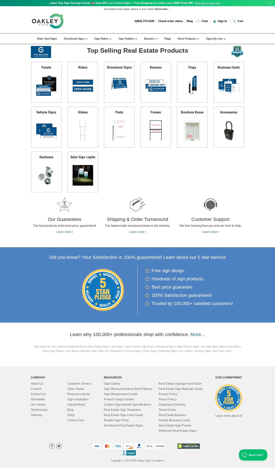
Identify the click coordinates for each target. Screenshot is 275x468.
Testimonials (39, 409)
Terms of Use (167, 409)
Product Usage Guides (119, 399)
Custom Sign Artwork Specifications (127, 404)
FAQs (71, 415)
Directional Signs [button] (74, 38)
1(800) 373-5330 (144, 21)
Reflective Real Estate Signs (178, 430)
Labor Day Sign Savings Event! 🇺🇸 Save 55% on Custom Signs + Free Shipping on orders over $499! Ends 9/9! (121, 2)
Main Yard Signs (47, 38)
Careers (36, 388)
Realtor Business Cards (174, 420)
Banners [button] (149, 38)
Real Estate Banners (172, 415)
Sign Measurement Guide (121, 394)
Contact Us (38, 394)
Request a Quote (78, 394)
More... (197, 334)
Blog (190, 21)
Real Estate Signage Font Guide (180, 383)
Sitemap (36, 415)
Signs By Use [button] (214, 38)
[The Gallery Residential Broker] (55, 51)
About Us (37, 383)
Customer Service (79, 383)
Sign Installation (78, 399)
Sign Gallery (112, 383)
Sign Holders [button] (126, 38)
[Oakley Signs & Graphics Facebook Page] (52, 446)
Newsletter (38, 399)
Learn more (64, 231)
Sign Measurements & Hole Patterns (128, 388)
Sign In (222, 21)
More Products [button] (187, 38)
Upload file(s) (76, 404)
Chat (204, 21)
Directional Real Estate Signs (123, 425)
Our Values (38, 404)
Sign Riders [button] (101, 38)
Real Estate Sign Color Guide (123, 415)
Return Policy (168, 399)
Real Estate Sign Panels (175, 425)
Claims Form (75, 420)
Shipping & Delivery (172, 404)
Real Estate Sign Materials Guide (181, 388)
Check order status (170, 21)
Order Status (75, 388)
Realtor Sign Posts (116, 420)
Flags (167, 38)
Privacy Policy (168, 394)
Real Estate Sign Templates (122, 409)
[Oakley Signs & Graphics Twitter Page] (59, 446)
